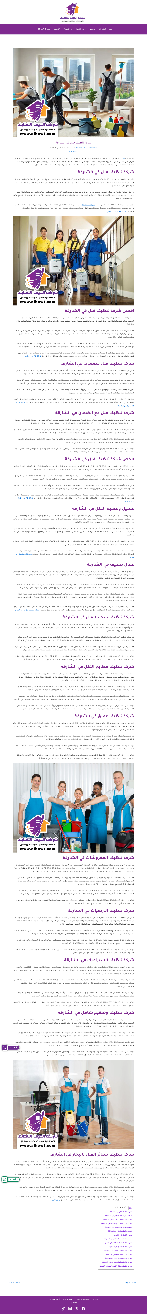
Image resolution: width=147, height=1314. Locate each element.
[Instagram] (70, 1309)
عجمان (92, 29)
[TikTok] (63, 1309)
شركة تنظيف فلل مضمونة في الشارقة (117, 1220)
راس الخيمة (81, 29)
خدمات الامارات (44, 29)
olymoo (52, 1300)
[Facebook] (84, 1309)
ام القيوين (68, 29)
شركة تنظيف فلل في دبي (117, 212)
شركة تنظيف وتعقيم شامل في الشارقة (117, 1262)
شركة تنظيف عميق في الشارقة (120, 1247)
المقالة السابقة (132, 1283)
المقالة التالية (13, 1283)
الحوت (122, 159)
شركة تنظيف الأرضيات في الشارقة (119, 1255)
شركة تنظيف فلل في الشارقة (121, 1212)
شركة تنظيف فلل (88, 205)
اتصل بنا (73, 1303)
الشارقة (102, 29)
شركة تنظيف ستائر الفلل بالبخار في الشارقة (115, 1266)
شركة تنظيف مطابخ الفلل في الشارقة (117, 1243)
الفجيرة (57, 29)
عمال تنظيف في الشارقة (122, 1235)
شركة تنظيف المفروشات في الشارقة (118, 1251)
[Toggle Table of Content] (129, 1208)
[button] (36, 29)
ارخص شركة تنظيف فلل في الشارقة (118, 1227)
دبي (110, 29)
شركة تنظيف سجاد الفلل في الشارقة (118, 1239)
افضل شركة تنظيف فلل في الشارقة (118, 1216)
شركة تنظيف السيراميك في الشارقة (118, 1258)
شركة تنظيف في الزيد (32, 356)
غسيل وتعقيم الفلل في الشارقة (120, 1231)
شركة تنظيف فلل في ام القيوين (27, 610)
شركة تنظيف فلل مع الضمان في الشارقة (116, 1224)
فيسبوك (56, 1200)
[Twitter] (77, 1309)
